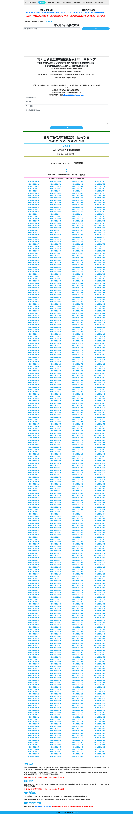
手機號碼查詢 (32, 2)
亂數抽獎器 (77, 2)
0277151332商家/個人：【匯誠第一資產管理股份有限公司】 (87, 12)
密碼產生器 (50, 2)
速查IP (58, 2)
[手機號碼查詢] (26, 2)
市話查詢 (41, 2)
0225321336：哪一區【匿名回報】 (45, 12)
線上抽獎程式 (67, 2)
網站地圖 (76, 812)
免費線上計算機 (87, 2)
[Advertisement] (66, 42)
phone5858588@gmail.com (73, 95)
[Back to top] (130, 806)
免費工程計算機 (99, 2)
